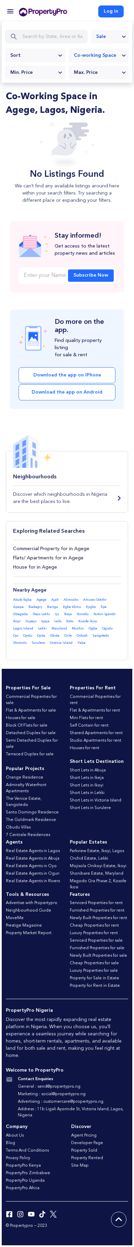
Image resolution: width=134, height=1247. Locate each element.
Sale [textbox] (101, 36)
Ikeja (68, 614)
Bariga (52, 607)
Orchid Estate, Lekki (89, 859)
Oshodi (82, 635)
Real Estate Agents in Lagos (33, 851)
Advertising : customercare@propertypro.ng (60, 1102)
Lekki (42, 628)
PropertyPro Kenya (23, 1166)
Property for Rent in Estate (95, 986)
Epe (104, 607)
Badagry (35, 607)
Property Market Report (29, 933)
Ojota (41, 635)
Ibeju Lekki (41, 614)
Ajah (55, 599)
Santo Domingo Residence (32, 812)
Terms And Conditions (27, 1151)
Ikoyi (17, 621)
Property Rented (87, 1158)
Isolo (58, 621)
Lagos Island (23, 628)
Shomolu (20, 643)
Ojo (15, 635)
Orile (68, 635)
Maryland (59, 628)
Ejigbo (91, 607)
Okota (54, 635)
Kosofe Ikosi (87, 621)
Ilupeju (30, 621)
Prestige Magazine (24, 926)
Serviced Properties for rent (96, 903)
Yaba (81, 643)
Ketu (70, 621)
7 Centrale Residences (28, 835)
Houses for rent (84, 748)
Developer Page (87, 1143)
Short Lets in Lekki (87, 793)
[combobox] (110, 36)
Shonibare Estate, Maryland (96, 874)
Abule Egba (22, 599)
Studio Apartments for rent (95, 741)
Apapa (18, 607)
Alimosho (71, 599)
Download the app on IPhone (67, 375)
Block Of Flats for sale (26, 726)
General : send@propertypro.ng (49, 1087)
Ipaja (45, 621)
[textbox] (35, 55)
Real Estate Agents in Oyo (31, 866)
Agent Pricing (84, 1135)
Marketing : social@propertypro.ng (52, 1094)
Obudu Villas (18, 827)
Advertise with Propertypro (31, 903)
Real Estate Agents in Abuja (32, 859)
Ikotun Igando (104, 614)
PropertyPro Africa (23, 1188)
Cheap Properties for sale (94, 963)
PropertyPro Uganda (25, 1181)
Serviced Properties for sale (96, 941)
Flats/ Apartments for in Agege (48, 558)
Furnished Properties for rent (97, 910)
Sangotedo (100, 635)
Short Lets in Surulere (90, 808)
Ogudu (107, 628)
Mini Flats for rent (86, 718)
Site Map (80, 1166)
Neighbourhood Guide (28, 910)
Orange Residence (24, 777)
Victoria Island (61, 643)
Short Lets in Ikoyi (86, 785)
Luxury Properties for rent (94, 933)
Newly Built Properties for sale (98, 956)
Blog (10, 1143)
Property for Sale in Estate (94, 978)
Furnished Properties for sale (97, 948)
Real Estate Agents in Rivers (33, 881)
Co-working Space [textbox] (95, 55)
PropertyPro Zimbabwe (28, 1173)
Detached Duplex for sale (31, 733)
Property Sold (84, 1151)
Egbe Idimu (72, 607)
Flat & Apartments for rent (95, 710)
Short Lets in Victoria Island (95, 800)
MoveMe (15, 918)
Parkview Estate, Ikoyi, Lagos (97, 851)
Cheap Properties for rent (94, 926)
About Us (15, 1135)
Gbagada (20, 614)
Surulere (38, 643)
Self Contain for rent (89, 726)
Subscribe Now (91, 275)
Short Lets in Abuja (88, 770)
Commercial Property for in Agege (51, 548)
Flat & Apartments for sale (31, 710)
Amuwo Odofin (95, 599)
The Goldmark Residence (31, 820)
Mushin (78, 628)
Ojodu (27, 635)
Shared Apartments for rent (96, 733)
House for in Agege (35, 567)
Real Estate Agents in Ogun (32, 874)
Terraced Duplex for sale (30, 754)
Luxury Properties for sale (94, 971)
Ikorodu (83, 614)
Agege (41, 599)
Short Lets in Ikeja (87, 778)
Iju (57, 614)
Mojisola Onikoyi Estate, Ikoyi (98, 866)
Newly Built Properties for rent (98, 918)
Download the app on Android (67, 392)
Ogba (93, 628)
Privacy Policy (18, 1158)
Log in (111, 11)
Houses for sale (20, 718)
